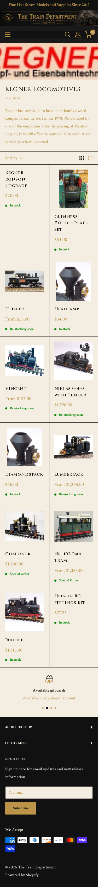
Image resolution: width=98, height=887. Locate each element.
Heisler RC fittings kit (70, 599)
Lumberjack (68, 474)
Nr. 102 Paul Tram (68, 557)
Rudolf (14, 640)
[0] (88, 34)
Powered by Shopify (21, 875)
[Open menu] (7, 34)
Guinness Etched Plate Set (71, 223)
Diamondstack (24, 474)
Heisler (14, 309)
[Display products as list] (90, 158)
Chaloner (18, 554)
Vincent (16, 388)
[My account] (77, 34)
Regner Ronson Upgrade (16, 179)
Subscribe (20, 808)
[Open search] (68, 34)
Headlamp (66, 309)
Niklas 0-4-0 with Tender (70, 392)
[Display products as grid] (81, 158)
